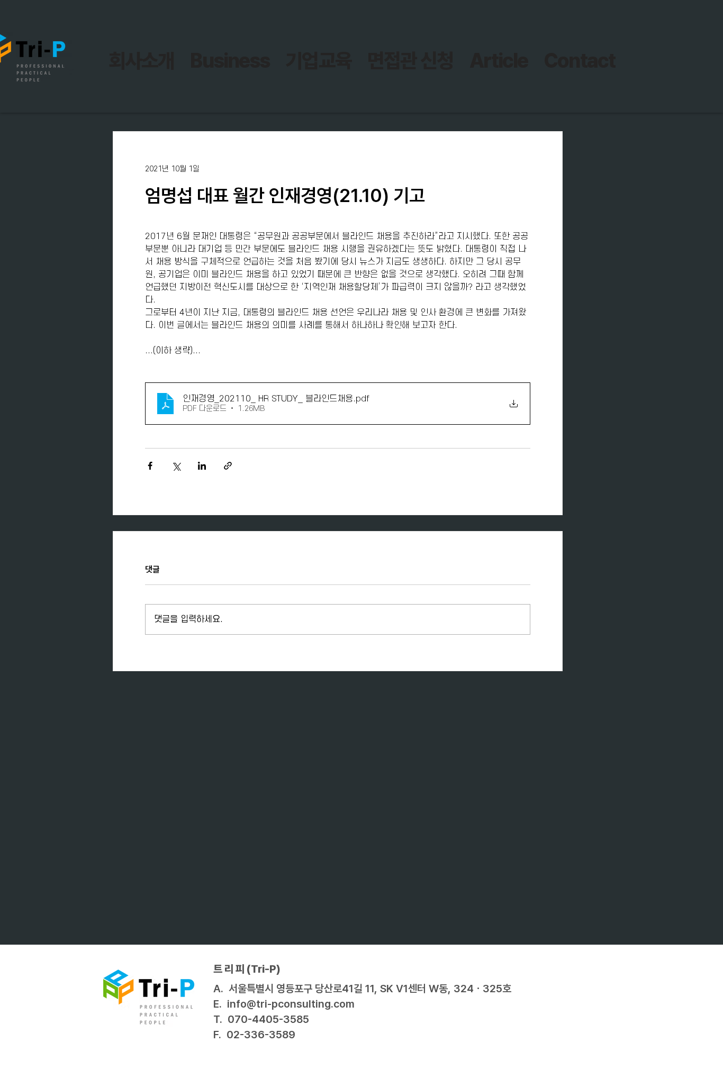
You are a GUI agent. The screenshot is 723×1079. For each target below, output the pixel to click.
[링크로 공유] (228, 466)
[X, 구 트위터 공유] (176, 466)
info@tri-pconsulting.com (291, 1004)
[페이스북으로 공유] (150, 466)
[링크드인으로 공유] (202, 466)
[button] (318, 60)
